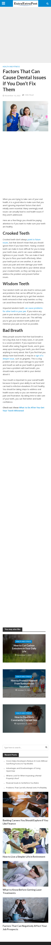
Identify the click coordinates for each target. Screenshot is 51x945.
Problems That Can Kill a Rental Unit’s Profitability (26, 787)
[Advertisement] (25, 34)
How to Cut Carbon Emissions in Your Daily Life (24, 648)
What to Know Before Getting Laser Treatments (22, 891)
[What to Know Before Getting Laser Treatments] (25, 873)
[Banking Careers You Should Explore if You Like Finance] (25, 804)
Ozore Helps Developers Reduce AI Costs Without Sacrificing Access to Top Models (26, 762)
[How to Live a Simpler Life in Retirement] (25, 840)
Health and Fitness (11, 66)
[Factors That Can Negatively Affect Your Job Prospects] (25, 910)
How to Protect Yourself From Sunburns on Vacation (24, 683)
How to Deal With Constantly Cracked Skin (24, 719)
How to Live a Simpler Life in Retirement (24, 856)
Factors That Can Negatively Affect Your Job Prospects (25, 927)
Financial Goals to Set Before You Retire (22, 783)
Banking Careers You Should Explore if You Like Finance (25, 822)
